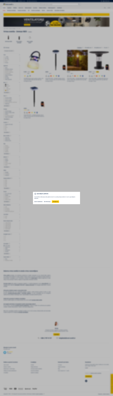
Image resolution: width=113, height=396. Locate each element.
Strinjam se (55, 201)
